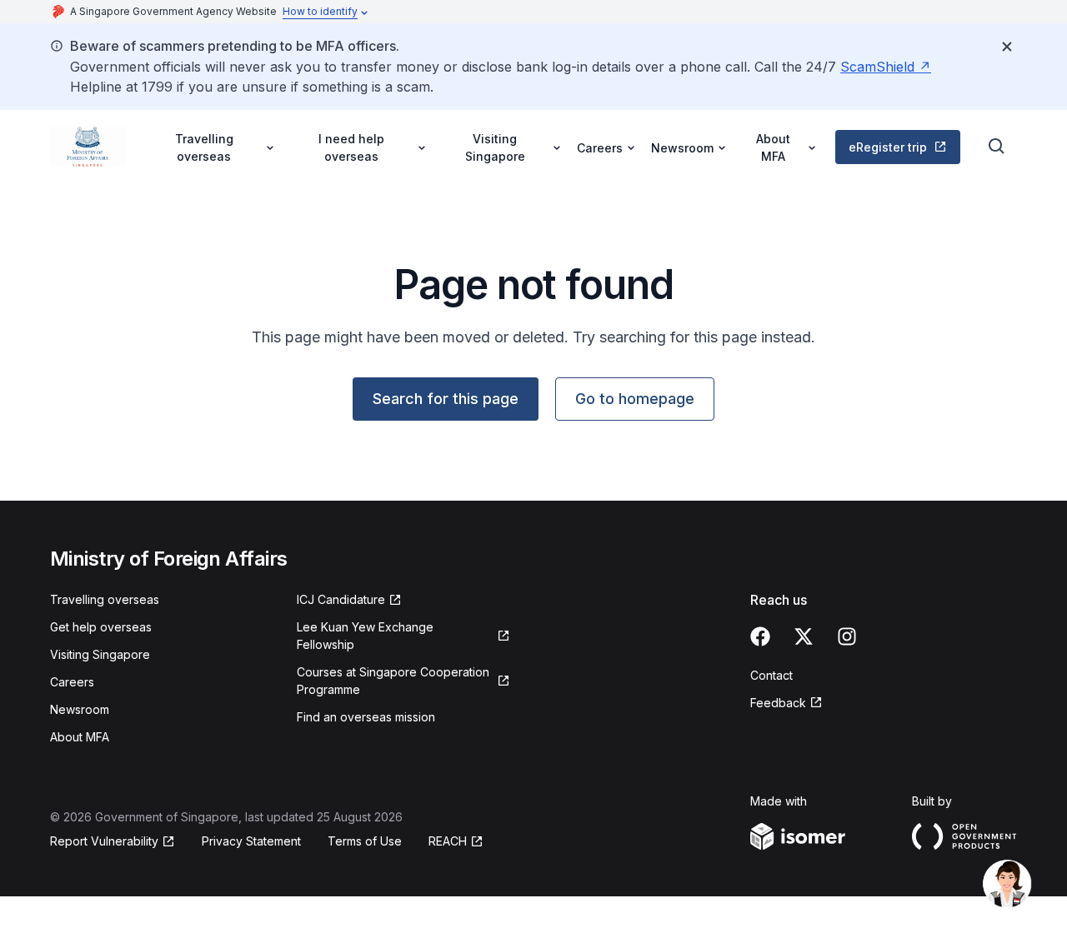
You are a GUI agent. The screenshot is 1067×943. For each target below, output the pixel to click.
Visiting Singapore (100, 654)
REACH (447, 841)
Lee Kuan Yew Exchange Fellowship (365, 635)
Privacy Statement (251, 841)
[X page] (804, 636)
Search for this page (445, 398)
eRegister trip (888, 147)
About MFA (79, 737)
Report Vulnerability (104, 841)
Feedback (778, 703)
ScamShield (877, 66)
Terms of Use (365, 841)
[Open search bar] (997, 147)
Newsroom (79, 709)
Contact (771, 675)
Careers (72, 682)
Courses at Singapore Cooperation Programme (393, 680)
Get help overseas (101, 627)
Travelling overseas (104, 599)
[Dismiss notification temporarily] (1007, 47)
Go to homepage (634, 398)
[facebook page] (760, 636)
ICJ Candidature (341, 599)
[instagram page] (847, 636)
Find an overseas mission (366, 717)
